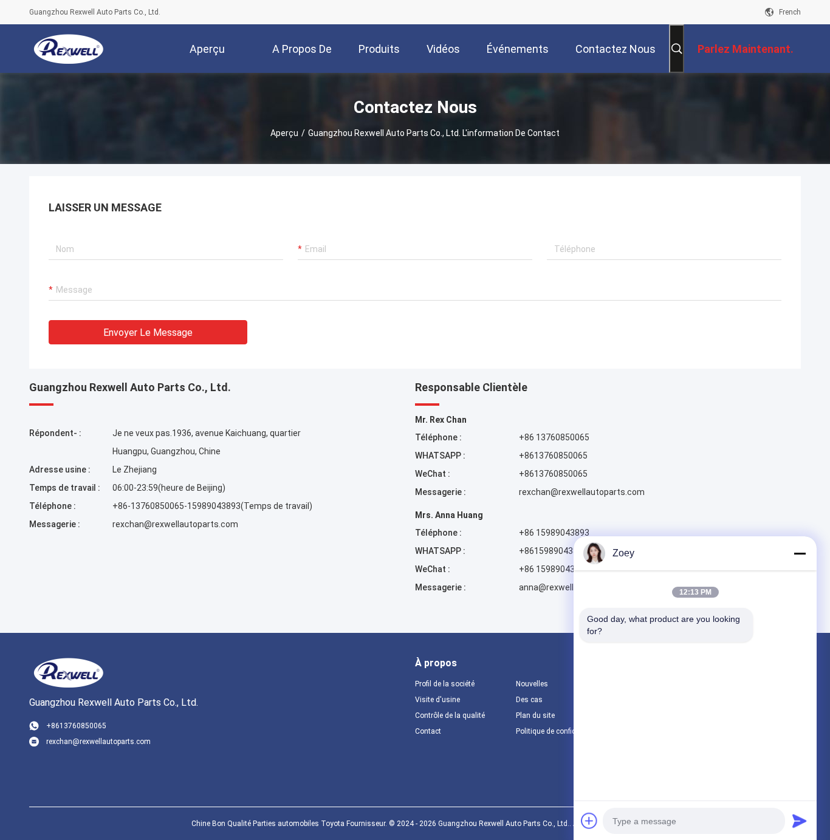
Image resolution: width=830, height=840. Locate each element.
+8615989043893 (553, 551)
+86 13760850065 (554, 437)
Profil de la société (445, 684)
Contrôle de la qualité (450, 715)
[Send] (799, 820)
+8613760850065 (553, 455)
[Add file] (589, 820)
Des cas (529, 699)
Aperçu (284, 133)
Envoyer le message (148, 332)
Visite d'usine (437, 699)
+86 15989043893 (554, 533)
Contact (428, 731)
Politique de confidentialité (556, 731)
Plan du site (535, 715)
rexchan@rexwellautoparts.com (175, 524)
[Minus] (799, 553)
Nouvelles (532, 684)
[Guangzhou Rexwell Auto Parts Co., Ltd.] (69, 48)
